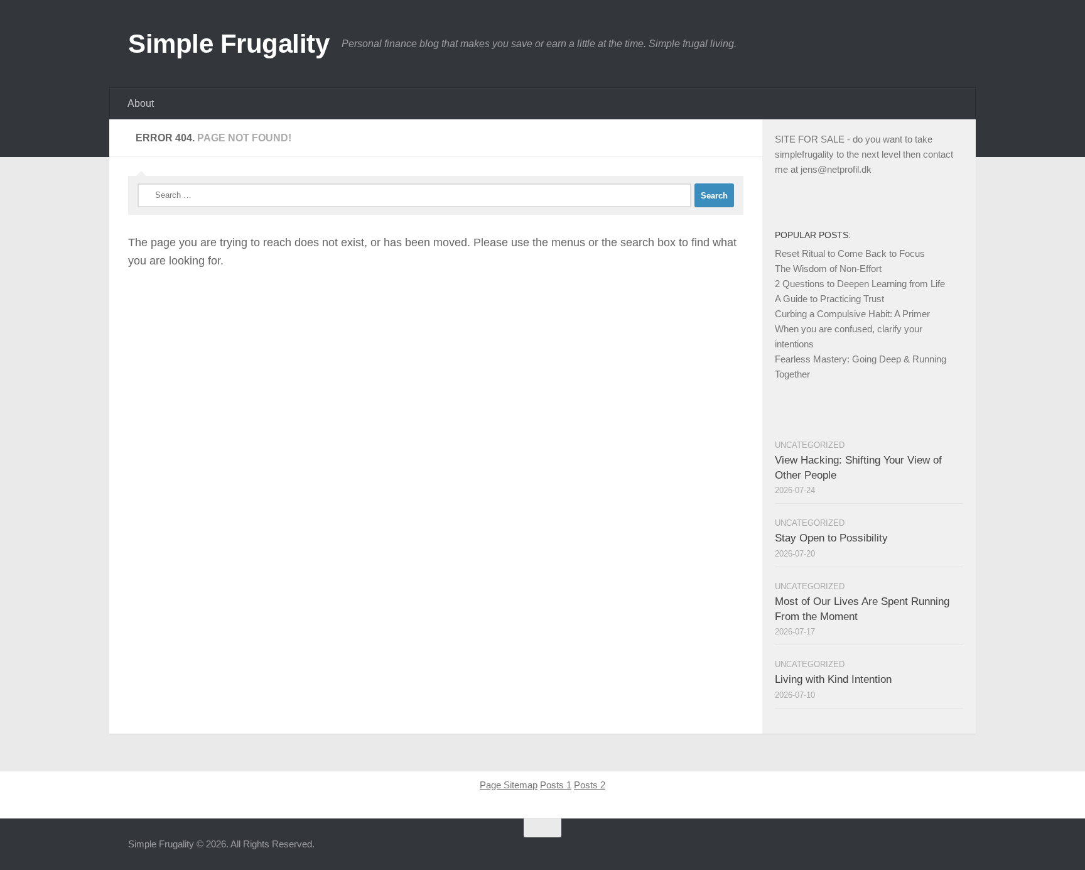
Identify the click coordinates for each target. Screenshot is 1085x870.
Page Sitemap (508, 785)
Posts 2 (589, 785)
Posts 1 (555, 785)
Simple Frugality (228, 43)
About (140, 103)
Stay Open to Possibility (831, 538)
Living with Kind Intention (833, 679)
